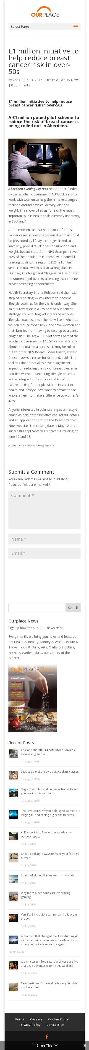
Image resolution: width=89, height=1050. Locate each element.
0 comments (20, 85)
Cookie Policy (58, 1019)
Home (19, 1019)
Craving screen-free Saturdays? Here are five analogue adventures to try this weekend (49, 964)
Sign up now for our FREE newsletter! (35, 628)
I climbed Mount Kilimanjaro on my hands (47, 875)
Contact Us (55, 1024)
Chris (16, 80)
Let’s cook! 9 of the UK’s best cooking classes (50, 772)
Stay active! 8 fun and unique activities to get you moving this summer (49, 791)
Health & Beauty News (62, 80)
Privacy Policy (30, 1024)
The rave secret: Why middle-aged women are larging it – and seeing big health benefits (50, 813)
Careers (36, 1019)
